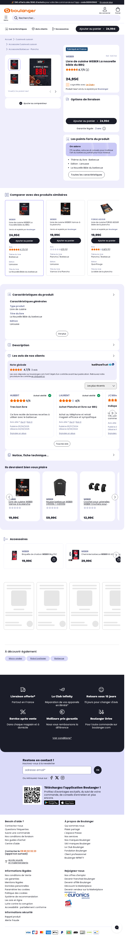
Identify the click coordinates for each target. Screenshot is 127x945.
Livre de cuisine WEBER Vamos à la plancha (21, 503)
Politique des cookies (16, 893)
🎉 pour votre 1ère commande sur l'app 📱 (62, 2)
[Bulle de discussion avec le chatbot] (117, 927)
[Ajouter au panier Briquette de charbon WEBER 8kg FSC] (54, 559)
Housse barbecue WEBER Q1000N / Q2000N (59, 503)
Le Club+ (90, 84)
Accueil (8, 39)
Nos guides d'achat (15, 840)
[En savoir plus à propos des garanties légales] (104, 128)
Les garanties (12, 878)
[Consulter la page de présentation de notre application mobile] (51, 802)
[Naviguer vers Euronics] (92, 895)
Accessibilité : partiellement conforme (25, 907)
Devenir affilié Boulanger (78, 882)
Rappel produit (13, 916)
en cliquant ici (38, 376)
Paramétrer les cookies (17, 889)
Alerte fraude (12, 920)
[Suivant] (55, 91)
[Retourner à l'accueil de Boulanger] (20, 11)
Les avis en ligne (13, 900)
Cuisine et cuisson (24, 39)
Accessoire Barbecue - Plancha (24, 49)
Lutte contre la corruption (19, 903)
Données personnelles (17, 885)
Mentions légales (14, 882)
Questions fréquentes (17, 829)
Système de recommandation (21, 896)
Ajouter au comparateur (35, 103)
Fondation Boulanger (76, 850)
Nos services (71, 836)
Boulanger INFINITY (74, 857)
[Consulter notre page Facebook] (51, 778)
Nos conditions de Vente (18, 875)
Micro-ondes (15, 658)
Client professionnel (75, 854)
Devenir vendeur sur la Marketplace (84, 889)
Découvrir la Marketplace (78, 885)
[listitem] (14, 79)
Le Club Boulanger (74, 847)
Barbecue (59, 658)
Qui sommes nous (74, 825)
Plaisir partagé (72, 829)
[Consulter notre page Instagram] (62, 778)
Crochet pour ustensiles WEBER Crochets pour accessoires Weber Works (96, 505)
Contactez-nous (14, 825)
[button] (112, 413)
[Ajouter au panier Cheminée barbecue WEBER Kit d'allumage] (119, 559)
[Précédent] (50, 91)
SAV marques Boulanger (77, 843)
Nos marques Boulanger (77, 840)
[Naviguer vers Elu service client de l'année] (92, 903)
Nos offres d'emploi (75, 875)
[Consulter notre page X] (57, 778)
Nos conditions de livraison (19, 836)
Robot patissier (38, 658)
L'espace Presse (73, 832)
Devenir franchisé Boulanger (80, 878)
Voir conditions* (62, 738)
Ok (97, 770)
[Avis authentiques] (101, 365)
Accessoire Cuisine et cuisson (23, 44)
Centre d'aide (12, 843)
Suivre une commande (17, 832)
